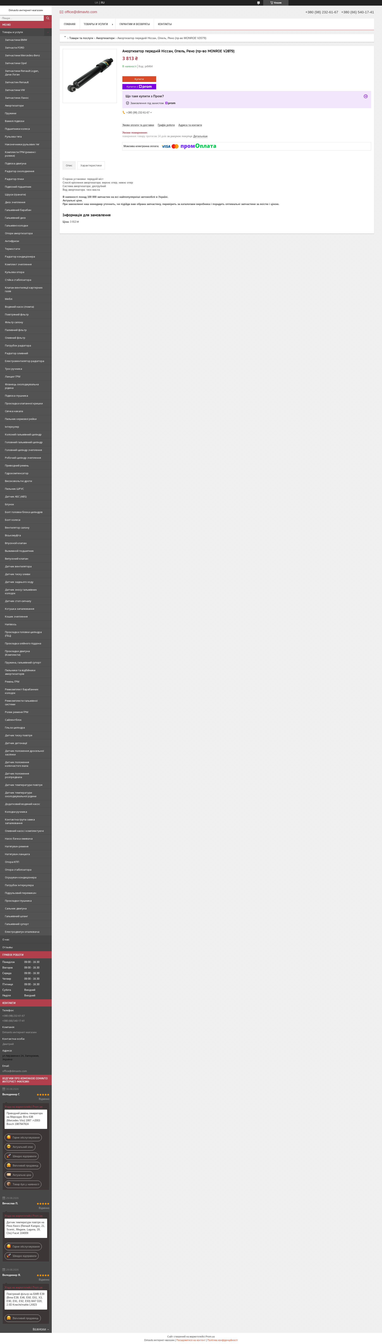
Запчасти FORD (14, 47)
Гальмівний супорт (17, 924)
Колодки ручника (16, 811)
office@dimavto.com (14, 1071)
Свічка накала (14, 411)
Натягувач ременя (16, 846)
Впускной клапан (16, 543)
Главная (69, 24)
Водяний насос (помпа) (19, 306)
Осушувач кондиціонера (20, 877)
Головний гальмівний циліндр (24, 442)
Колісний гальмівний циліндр (23, 434)
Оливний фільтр (15, 337)
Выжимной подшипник (19, 551)
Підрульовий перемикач (20, 893)
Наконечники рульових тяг (22, 144)
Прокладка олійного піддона (23, 643)
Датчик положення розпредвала (17, 775)
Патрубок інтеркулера (19, 885)
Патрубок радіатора (18, 345)
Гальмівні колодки (16, 225)
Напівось (11, 624)
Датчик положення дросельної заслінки (24, 752)
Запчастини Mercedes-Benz (22, 55)
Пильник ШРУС (14, 489)
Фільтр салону (14, 322)
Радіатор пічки (14, 179)
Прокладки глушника (18, 900)
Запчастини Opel (16, 63)
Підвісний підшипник (18, 186)
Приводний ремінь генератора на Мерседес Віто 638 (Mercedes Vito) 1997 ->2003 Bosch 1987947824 (25, 1119)
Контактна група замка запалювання (20, 821)
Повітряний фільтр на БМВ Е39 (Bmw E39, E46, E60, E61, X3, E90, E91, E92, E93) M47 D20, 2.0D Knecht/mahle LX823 (25, 1299)
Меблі (8, 299)
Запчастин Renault (17, 82)
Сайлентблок (13, 720)
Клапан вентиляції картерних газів (24, 289)
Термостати (12, 249)
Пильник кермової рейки (21, 419)
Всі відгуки (39, 1329)
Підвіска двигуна (15, 163)
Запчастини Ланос (17, 97)
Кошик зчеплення (16, 616)
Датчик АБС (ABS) (15, 496)
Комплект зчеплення (18, 264)
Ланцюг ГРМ (12, 376)
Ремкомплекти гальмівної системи (21, 702)
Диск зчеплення (15, 202)
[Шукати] (48, 18)
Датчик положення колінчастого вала (17, 764)
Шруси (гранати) (15, 194)
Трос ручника (13, 369)
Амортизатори (14, 105)
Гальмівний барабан (18, 210)
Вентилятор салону (17, 527)
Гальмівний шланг (16, 916)
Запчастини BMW (16, 40)
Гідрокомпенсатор (16, 473)
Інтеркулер (12, 426)
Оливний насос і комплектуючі (24, 831)
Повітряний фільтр (17, 314)
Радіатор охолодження (19, 171)
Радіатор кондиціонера (20, 256)
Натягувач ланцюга (17, 854)
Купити (139, 79)
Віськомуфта (13, 535)
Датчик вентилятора (18, 566)
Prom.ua (210, 1336)
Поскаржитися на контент (191, 1340)
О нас (5, 939)
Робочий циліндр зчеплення (23, 457)
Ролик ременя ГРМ (16, 712)
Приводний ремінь (17, 465)
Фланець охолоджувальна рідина (22, 386)
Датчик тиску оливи (17, 574)
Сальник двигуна (16, 908)
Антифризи (12, 241)
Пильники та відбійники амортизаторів (20, 672)
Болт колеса (12, 520)
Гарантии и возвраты (135, 24)
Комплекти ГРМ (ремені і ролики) (20, 153)
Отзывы (7, 947)
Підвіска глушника (16, 395)
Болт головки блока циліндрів (24, 512)
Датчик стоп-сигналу (18, 601)
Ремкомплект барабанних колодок (21, 691)
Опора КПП (12, 862)
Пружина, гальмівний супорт (23, 662)
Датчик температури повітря (23, 785)
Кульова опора (14, 272)
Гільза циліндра (15, 727)
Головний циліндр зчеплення (23, 450)
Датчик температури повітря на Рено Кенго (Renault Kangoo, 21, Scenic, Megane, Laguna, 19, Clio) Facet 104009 (26, 1228)
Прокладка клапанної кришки (24, 403)
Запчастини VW (15, 90)
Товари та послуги (81, 38)
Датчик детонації (16, 743)
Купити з (132, 86)
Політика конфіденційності (222, 1340)
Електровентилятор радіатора (24, 361)
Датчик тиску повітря (18, 735)
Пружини (10, 113)
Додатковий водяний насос (22, 804)
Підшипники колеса (17, 129)
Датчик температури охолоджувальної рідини (20, 794)
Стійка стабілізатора (18, 280)
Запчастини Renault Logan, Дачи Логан (22, 72)
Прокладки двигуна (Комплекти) (17, 652)
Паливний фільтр (16, 330)
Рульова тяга (13, 136)
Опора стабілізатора (18, 869)
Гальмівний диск (15, 217)
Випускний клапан (16, 558)
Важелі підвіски (14, 121)
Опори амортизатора (19, 233)
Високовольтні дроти (18, 481)
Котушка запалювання (19, 609)
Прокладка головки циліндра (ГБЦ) (23, 633)
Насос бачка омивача (19, 838)
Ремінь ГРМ (12, 681)
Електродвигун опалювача (22, 931)
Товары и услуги (12, 32)
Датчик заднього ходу (19, 582)
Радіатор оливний (16, 353)
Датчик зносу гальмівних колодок (21, 591)
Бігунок (9, 504)
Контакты (165, 24)
